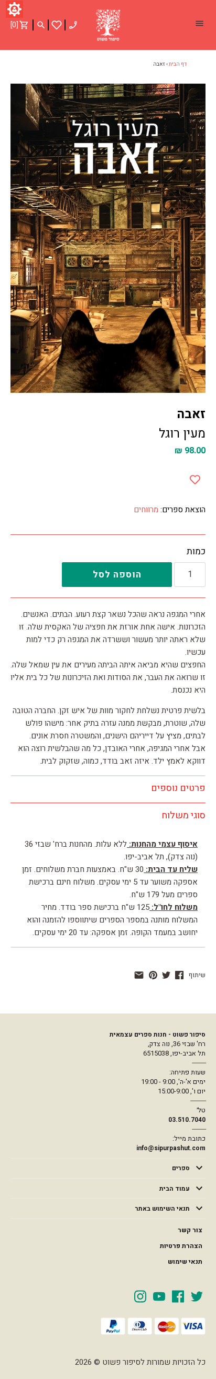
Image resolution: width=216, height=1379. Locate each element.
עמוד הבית (174, 1188)
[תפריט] (199, 24)
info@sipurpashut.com (171, 1148)
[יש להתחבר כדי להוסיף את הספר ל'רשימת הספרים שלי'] (56, 25)
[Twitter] (197, 1296)
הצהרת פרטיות (181, 1246)
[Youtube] (159, 1296)
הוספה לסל (117, 574)
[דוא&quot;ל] (139, 975)
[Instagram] (140, 1296)
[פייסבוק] (179, 975)
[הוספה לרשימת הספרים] (195, 477)
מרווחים (146, 509)
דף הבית (178, 64)
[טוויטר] (166, 975)
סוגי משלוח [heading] (183, 815)
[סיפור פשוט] (108, 25)
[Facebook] (178, 1296)
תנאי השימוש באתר (162, 1208)
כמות (196, 551)
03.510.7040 (187, 1119)
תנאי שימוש (185, 1261)
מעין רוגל (182, 433)
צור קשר (190, 1230)
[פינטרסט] (153, 975)
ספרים (181, 1168)
